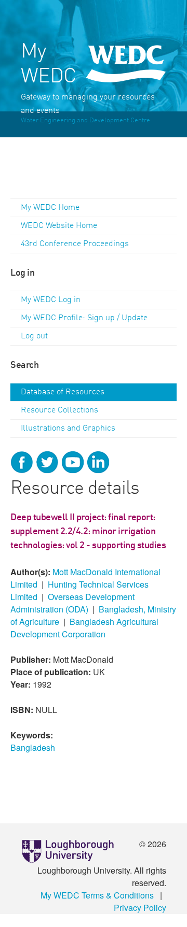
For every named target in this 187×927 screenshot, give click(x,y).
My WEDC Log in (51, 300)
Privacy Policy (140, 908)
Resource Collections (59, 410)
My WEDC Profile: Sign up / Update (84, 318)
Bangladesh (32, 747)
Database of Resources (62, 392)
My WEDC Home (50, 208)
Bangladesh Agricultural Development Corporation (84, 628)
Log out (34, 336)
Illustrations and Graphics (68, 428)
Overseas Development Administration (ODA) (72, 603)
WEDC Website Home (59, 226)
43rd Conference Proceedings (75, 244)
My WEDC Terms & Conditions (97, 895)
